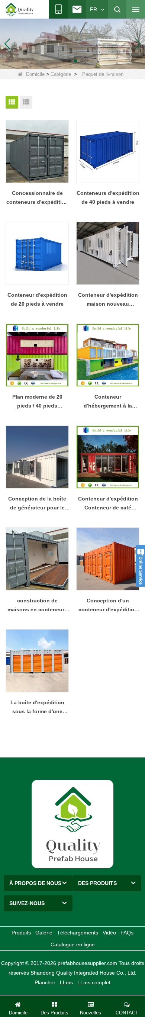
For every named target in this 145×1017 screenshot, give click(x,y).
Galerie (43, 933)
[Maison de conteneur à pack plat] (72, 43)
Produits (21, 933)
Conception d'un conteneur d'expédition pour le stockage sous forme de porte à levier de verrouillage (108, 606)
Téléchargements (77, 933)
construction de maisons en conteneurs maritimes (37, 606)
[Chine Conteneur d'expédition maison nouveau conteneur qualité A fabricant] (108, 253)
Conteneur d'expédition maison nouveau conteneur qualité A (108, 300)
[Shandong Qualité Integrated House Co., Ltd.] (20, 9)
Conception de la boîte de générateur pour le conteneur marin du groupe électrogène (37, 504)
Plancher (45, 982)
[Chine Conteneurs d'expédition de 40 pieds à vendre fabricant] (108, 151)
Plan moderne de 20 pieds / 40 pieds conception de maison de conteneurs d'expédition (37, 402)
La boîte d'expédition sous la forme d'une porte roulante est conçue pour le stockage (37, 707)
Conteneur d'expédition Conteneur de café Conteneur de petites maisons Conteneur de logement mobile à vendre (108, 504)
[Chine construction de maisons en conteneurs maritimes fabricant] (37, 559)
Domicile (35, 74)
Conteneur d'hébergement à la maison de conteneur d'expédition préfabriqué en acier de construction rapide (108, 402)
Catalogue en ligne (73, 944)
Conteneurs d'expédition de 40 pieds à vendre (108, 197)
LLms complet (93, 982)
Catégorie (61, 74)
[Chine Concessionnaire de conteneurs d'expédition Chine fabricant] (37, 151)
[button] (63, 60)
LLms (66, 982)
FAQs (126, 933)
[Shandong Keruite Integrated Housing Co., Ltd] (72, 824)
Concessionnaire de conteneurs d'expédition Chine (37, 198)
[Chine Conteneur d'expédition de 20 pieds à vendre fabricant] (37, 253)
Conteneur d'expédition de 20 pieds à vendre (37, 299)
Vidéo (109, 933)
